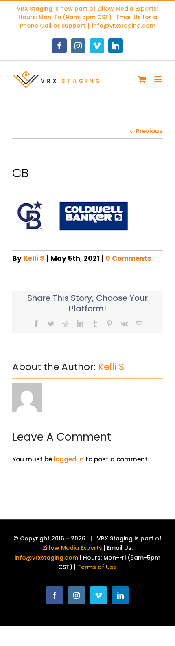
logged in (69, 459)
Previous (149, 131)
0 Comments (128, 258)
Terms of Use (97, 567)
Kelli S (33, 258)
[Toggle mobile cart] (142, 79)
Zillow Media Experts (127, 8)
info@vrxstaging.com (123, 26)
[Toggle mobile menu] (158, 79)
